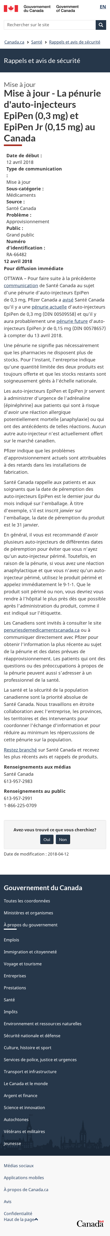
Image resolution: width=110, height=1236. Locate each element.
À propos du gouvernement (31, 925)
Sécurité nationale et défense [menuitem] (32, 1035)
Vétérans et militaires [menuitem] (24, 1131)
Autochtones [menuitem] (16, 1119)
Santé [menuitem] (9, 1000)
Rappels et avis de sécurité (74, 42)
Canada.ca (14, 42)
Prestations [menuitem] (15, 988)
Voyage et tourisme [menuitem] (23, 964)
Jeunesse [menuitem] (12, 1143)
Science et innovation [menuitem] (24, 1107)
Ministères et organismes (28, 913)
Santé (36, 42)
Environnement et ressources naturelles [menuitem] (43, 1024)
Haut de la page (19, 1219)
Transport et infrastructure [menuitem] (30, 1071)
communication (21, 285)
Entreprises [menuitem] (15, 976)
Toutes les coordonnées (27, 901)
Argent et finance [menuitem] (20, 1095)
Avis (8, 1201)
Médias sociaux (19, 1165)
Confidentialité (18, 1213)
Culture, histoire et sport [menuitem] (27, 1047)
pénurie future (72, 321)
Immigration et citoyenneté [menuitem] (30, 952)
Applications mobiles (24, 1177)
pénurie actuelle (49, 307)
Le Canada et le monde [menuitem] (26, 1083)
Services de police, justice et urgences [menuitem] (40, 1059)
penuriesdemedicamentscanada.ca (42, 630)
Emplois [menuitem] (11, 940)
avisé (67, 300)
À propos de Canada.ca (26, 1189)
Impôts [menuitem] (11, 1012)
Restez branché (20, 750)
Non (63, 839)
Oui (46, 839)
